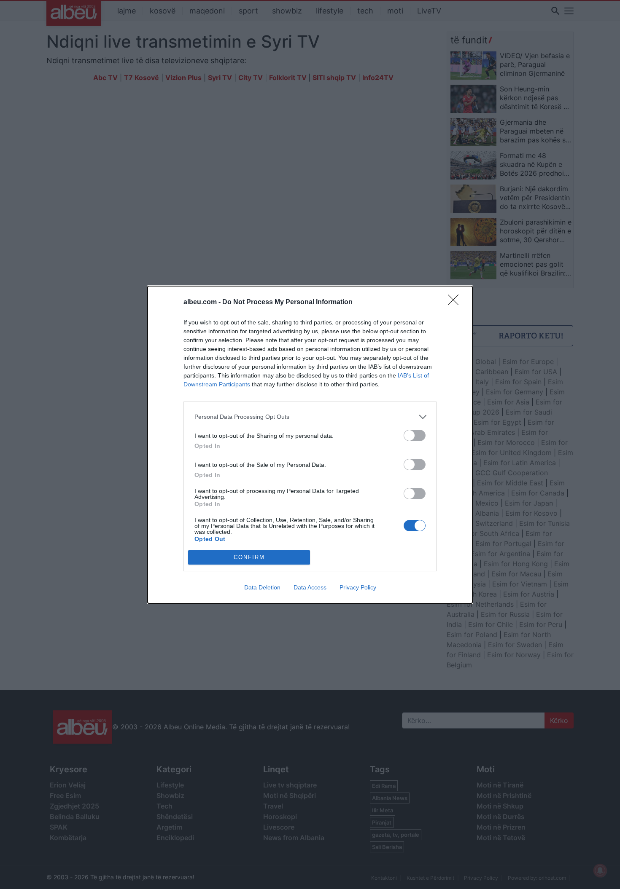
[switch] (415, 435)
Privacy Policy (358, 587)
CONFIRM (249, 557)
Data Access (310, 587)
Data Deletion (262, 587)
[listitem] (310, 416)
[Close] (456, 303)
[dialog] (310, 444)
